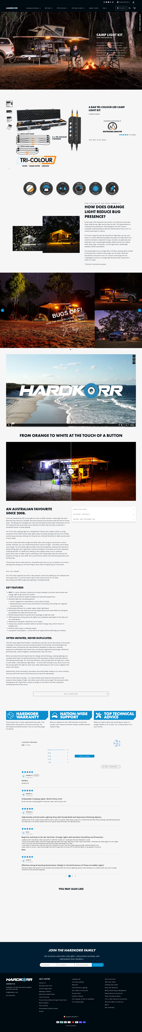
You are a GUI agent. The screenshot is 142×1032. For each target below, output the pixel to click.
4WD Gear (48, 8)
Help (104, 8)
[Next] (139, 310)
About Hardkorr (44, 1003)
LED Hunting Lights (78, 1002)
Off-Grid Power (61, 8)
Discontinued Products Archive (48, 1008)
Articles (41, 1011)
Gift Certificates (110, 1007)
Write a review (84, 756)
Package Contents (81, 514)
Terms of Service (44, 997)
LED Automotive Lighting (79, 987)
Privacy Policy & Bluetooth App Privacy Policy (53, 1000)
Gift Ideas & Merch (77, 8)
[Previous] (2, 310)
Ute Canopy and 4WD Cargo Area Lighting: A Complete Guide (28, 580)
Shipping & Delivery (45, 991)
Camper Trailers (93, 8)
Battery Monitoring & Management (115, 990)
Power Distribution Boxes (113, 996)
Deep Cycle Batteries (111, 987)
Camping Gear (76, 979)
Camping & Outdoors (32, 8)
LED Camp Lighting (78, 982)
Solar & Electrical (110, 979)
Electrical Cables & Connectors (114, 1002)
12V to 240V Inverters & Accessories (116, 999)
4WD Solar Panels (110, 982)
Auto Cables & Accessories (80, 990)
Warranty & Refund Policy (47, 994)
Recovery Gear (76, 993)
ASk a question (71, 694)
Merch (107, 1004)
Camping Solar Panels (111, 985)
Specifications (80, 509)
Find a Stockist (43, 1005)
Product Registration (45, 988)
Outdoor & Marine (77, 996)
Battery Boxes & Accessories (114, 993)
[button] (123, 135)
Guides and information (84, 519)
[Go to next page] (75, 876)
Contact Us (42, 983)
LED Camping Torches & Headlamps (83, 999)
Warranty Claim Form (45, 986)
